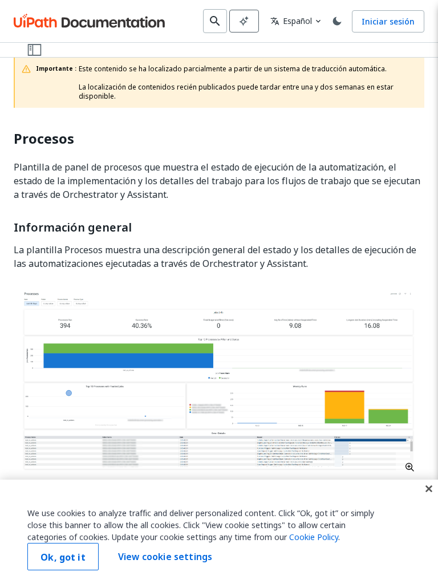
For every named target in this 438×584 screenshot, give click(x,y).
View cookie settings (165, 556)
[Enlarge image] (219, 381)
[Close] (428, 488)
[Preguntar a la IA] (244, 21)
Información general (73, 228)
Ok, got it (63, 557)
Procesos (44, 139)
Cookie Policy (313, 537)
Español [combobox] (291, 21)
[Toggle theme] (337, 21)
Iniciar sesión (388, 21)
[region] (219, 532)
